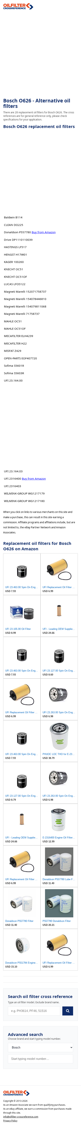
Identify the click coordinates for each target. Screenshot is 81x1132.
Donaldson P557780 (17, 232)
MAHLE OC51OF (15, 328)
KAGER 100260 (14, 262)
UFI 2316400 (12, 478)
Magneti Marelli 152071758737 (25, 291)
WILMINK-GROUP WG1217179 (24, 493)
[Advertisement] (40, 53)
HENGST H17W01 (15, 254)
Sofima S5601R (14, 365)
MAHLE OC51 (13, 321)
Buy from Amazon (44, 232)
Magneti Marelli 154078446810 (25, 299)
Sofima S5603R (14, 373)
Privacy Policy (10, 1120)
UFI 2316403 (12, 486)
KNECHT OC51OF (15, 277)
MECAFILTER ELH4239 (18, 336)
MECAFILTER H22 (15, 343)
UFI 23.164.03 (13, 471)
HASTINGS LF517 (15, 247)
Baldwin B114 (13, 217)
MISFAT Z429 (12, 351)
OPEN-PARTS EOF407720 (20, 358)
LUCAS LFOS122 (14, 284)
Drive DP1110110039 (18, 240)
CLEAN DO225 (13, 225)
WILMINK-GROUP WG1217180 (24, 501)
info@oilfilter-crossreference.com (20, 1116)
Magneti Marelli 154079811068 (25, 306)
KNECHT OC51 (13, 269)
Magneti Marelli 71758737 (22, 314)
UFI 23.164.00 (13, 380)
